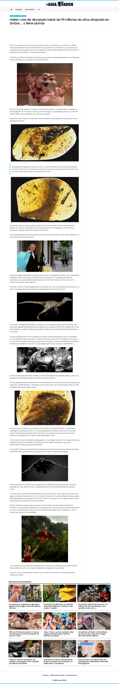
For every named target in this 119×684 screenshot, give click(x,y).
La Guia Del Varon (59, 3)
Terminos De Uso (71, 675)
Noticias (24, 16)
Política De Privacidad (57, 675)
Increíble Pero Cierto (15, 16)
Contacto (45, 675)
